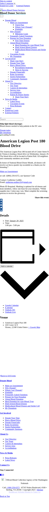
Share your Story (16, 61)
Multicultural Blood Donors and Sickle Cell (22, 406)
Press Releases (16, 106)
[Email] (24, 200)
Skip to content (6, 1)
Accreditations (15, 92)
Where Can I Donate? (23, 27)
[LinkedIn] (24, 210)
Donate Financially (17, 72)
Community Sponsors (18, 79)
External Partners (23, 6)
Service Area (15, 90)
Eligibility (19, 29)
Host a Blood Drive (18, 65)
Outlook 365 (10, 310)
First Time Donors (22, 41)
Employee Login (6, 6)
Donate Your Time (17, 63)
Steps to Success (21, 70)
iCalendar (9, 308)
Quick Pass (19, 25)
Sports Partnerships (17, 77)
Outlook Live (10, 312)
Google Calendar (12, 305)
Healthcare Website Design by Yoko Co (24, 492)
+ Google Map (34, 327)
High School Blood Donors (26, 47)
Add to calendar (6, 266)
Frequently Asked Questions (21, 36)
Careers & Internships (18, 88)
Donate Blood (10, 20)
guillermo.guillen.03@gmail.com (19, 182)
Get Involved (10, 59)
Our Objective (15, 83)
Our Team (14, 86)
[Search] (1, 117)
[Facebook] (24, 205)
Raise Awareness (16, 74)
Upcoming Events (17, 54)
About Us (9, 81)
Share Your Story (22, 97)
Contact (8, 108)
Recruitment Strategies (24, 68)
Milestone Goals (21, 34)
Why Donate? (15, 32)
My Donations (15, 56)
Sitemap (40, 490)
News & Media (11, 99)
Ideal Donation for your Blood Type (29, 45)
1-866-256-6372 (13, 487)
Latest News (15, 101)
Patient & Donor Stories (19, 95)
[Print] (24, 202)
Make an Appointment (19, 23)
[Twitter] (24, 207)
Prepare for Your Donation (20, 38)
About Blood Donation (19, 43)
